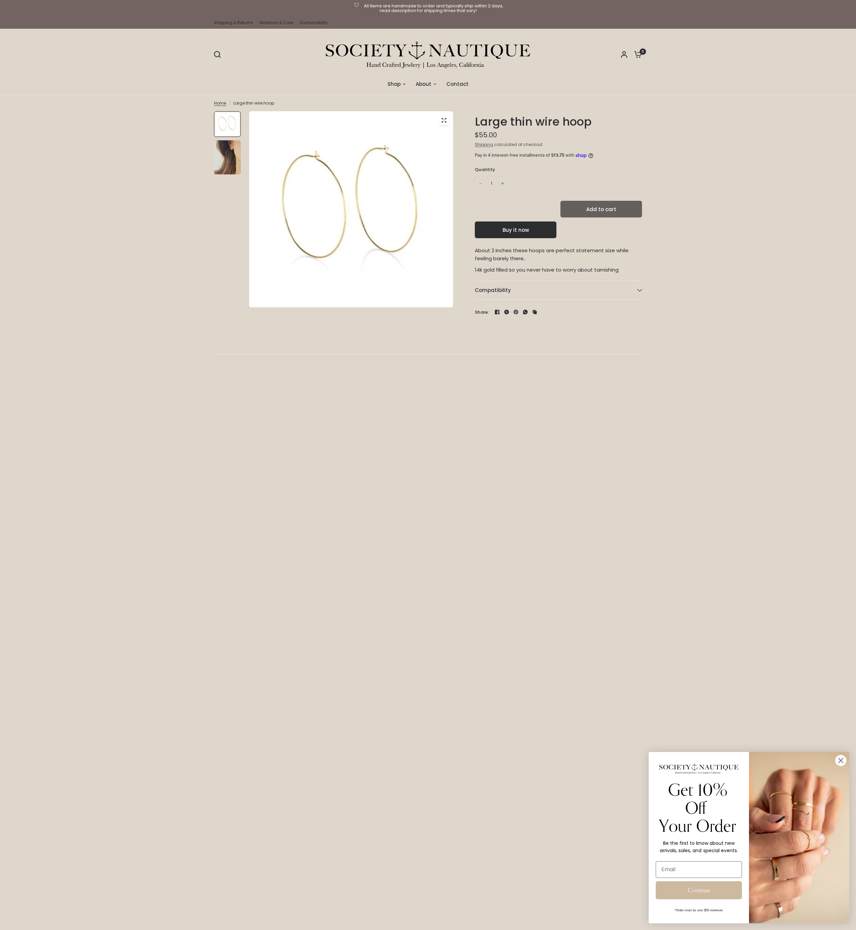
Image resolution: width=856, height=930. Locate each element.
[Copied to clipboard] (535, 312)
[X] (507, 312)
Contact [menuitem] (457, 84)
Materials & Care (276, 22)
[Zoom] (444, 120)
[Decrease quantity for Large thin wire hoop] (480, 183)
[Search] (219, 54)
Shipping (484, 144)
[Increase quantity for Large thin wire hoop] (502, 183)
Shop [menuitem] (394, 84)
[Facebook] (497, 312)
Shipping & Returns (233, 22)
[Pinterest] (516, 312)
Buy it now (516, 230)
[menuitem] (235, 22)
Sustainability (314, 22)
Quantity (485, 169)
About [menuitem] (423, 84)
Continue (699, 890)
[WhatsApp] (525, 312)
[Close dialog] (841, 760)
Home (220, 103)
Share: (482, 312)
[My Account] (624, 54)
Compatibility (493, 290)
